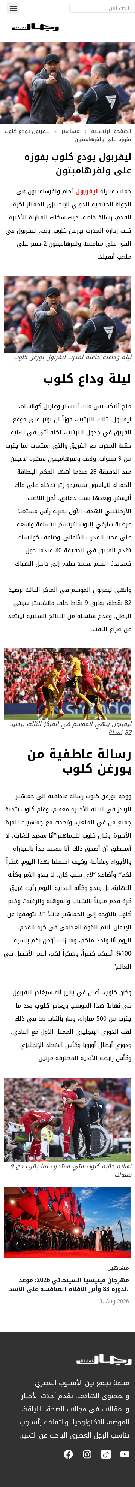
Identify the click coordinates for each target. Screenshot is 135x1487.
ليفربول (86, 191)
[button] (13, 8)
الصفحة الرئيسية (111, 131)
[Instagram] (87, 1454)
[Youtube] (124, 1454)
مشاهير (71, 131)
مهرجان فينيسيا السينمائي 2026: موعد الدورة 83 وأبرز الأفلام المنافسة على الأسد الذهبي (69, 1285)
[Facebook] (68, 1454)
